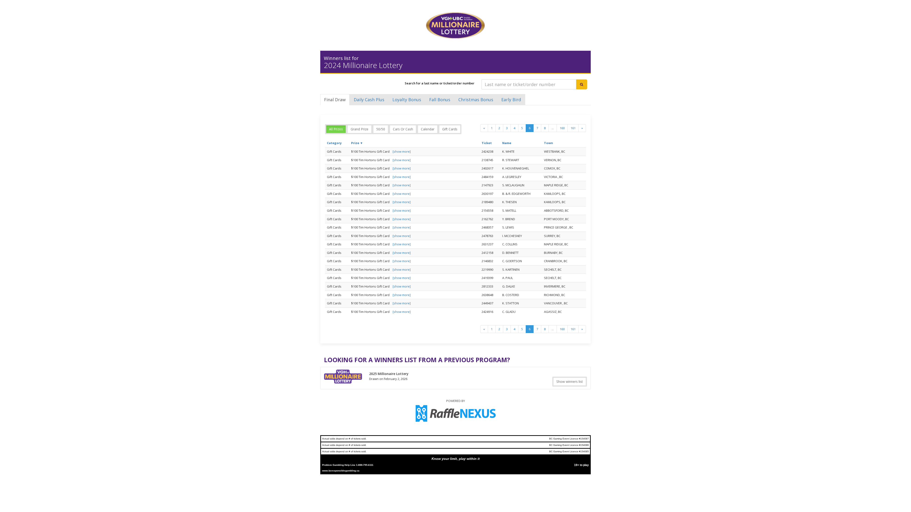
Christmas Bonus (475, 99)
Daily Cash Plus (369, 99)
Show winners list (569, 381)
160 (562, 128)
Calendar (427, 129)
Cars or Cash (403, 129)
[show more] (402, 151)
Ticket (487, 143)
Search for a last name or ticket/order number (439, 83)
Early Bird (511, 99)
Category (334, 143)
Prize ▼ (357, 143)
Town (548, 143)
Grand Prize (359, 129)
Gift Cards (449, 129)
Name (506, 143)
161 (573, 128)
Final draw (335, 99)
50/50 (380, 129)
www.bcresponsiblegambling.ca (340, 470)
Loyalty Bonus (406, 99)
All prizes (336, 129)
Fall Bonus (439, 99)
